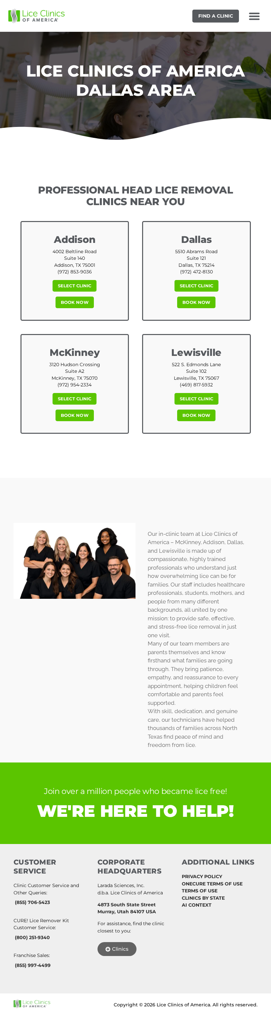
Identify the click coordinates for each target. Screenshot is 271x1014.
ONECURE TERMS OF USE (212, 884)
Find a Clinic (215, 16)
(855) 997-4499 (33, 965)
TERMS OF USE (199, 891)
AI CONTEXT (197, 905)
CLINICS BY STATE (203, 898)
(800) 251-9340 (32, 937)
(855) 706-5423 (32, 902)
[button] (254, 16)
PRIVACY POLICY (202, 876)
